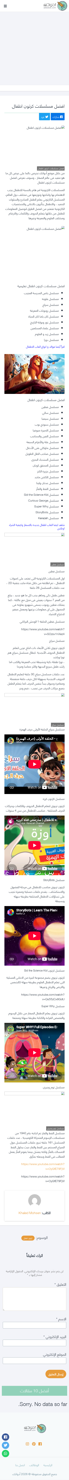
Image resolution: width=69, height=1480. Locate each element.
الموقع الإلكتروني (54, 1354)
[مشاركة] (5, 1437)
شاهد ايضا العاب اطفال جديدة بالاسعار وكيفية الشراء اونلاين (37, 526)
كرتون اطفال (28, 1238)
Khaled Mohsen (30, 1212)
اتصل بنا (20, 1465)
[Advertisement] (34, 45)
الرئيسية (47, 1465)
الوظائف (34, 1465)
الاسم (61, 1318)
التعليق (60, 1284)
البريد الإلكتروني (54, 1336)
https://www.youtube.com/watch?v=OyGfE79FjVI (43, 1166)
